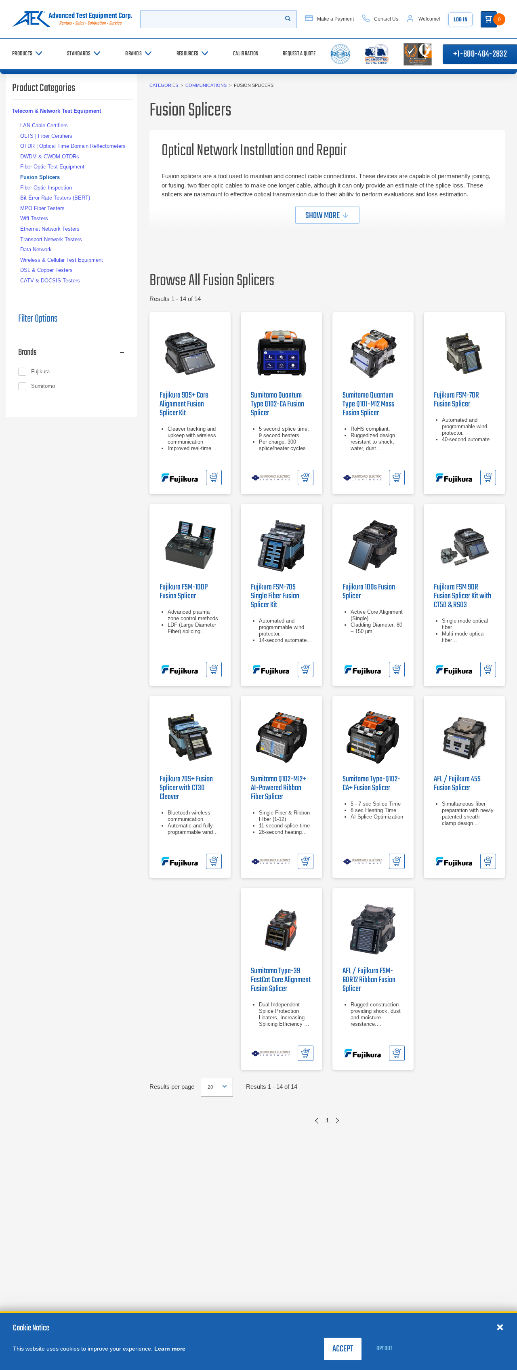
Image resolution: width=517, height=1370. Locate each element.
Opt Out (384, 1348)
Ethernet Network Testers (50, 229)
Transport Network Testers (51, 239)
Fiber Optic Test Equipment (52, 167)
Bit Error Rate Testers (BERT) (55, 198)
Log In (460, 20)
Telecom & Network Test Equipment (56, 111)
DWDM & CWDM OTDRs (49, 157)
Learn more (169, 1348)
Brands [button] (27, 352)
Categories (163, 85)
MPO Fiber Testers (42, 208)
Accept (342, 1349)
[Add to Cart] (214, 477)
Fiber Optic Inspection (46, 188)
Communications (206, 85)
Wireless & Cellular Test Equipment (61, 260)
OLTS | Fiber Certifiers (46, 136)
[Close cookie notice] (500, 1327)
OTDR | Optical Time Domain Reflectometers (73, 146)
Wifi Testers (34, 218)
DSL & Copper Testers (46, 270)
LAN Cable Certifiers (44, 125)
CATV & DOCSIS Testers (50, 281)
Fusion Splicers (40, 177)
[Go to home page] (72, 19)
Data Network (36, 249)
